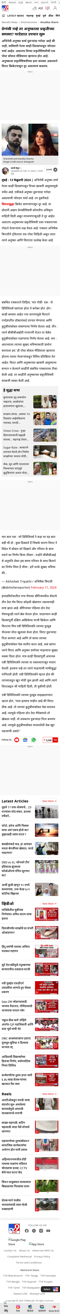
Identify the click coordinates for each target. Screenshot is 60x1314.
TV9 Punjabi (45, 1281)
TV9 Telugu (31, 1275)
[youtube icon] (16, 739)
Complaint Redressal (19, 1256)
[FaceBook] (27, 1231)
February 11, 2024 (43, 587)
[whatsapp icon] (34, 739)
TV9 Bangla (13, 1281)
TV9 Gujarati (29, 1281)
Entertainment (28, 22)
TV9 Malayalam (31, 1287)
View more (48, 801)
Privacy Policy (42, 1256)
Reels (7, 1093)
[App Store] (39, 1245)
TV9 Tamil (14, 1287)
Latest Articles (15, 800)
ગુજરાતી (44, 2)
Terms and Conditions (29, 1262)
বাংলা (36, 2)
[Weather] (35, 8)
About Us (24, 1250)
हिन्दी (4, 2)
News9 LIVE (21, 1293)
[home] (3, 15)
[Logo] (5, 8)
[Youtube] (48, 1231)
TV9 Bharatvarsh (13, 1275)
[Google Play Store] (18, 1242)
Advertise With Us (43, 1250)
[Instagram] (41, 1231)
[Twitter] (34, 1231)
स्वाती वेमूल (15, 168)
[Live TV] (46, 8)
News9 (12, 2)
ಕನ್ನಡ (20, 2)
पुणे (44, 15)
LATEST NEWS (15, 15)
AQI (40, 8)
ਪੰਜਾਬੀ (53, 2)
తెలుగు (29, 2)
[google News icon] (25, 739)
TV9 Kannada (48, 1275)
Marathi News (10, 22)
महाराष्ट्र (30, 15)
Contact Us (10, 1250)
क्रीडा (50, 15)
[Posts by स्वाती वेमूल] (5, 171)
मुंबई (38, 15)
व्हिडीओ (8, 903)
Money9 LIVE (37, 1293)
